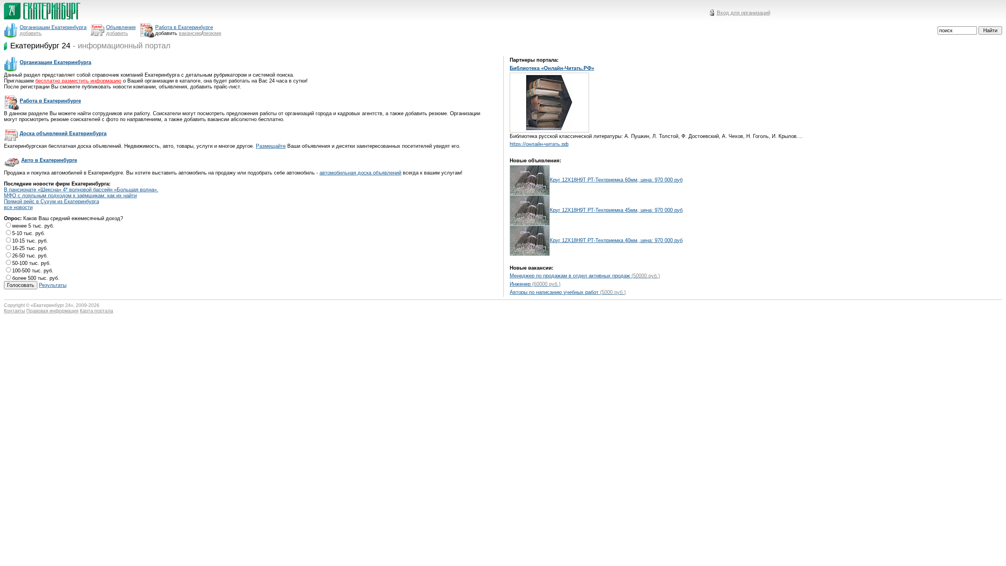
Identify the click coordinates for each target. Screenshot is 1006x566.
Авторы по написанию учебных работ (568, 292)
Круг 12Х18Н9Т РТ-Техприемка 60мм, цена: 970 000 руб (616, 180)
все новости (18, 207)
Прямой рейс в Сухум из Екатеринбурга (51, 201)
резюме (212, 33)
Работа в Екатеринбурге (50, 101)
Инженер (535, 284)
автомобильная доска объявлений (360, 173)
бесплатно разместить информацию (78, 81)
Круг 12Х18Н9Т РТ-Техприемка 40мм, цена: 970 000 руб (616, 240)
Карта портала (96, 311)
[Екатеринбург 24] (42, 21)
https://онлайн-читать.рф (539, 144)
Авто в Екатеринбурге (49, 160)
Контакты (14, 311)
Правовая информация (52, 311)
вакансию (190, 33)
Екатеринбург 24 (52, 305)
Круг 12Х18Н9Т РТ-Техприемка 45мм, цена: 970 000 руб (616, 210)
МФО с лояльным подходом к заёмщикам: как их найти (70, 195)
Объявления (121, 27)
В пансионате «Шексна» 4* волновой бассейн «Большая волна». (81, 190)
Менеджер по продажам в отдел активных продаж (585, 276)
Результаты (52, 285)
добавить (31, 33)
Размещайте (271, 146)
